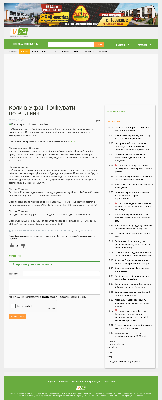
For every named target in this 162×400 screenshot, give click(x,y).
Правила (45, 297)
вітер (89, 231)
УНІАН (73, 141)
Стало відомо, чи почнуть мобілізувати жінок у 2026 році (130, 334)
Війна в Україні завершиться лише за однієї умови (134, 186)
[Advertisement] (81, 79)
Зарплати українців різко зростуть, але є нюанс (132, 269)
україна (36, 231)
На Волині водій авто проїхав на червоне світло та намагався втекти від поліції (133, 206)
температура (61, 231)
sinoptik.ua (124, 361)
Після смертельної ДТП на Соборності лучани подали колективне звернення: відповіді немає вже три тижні (131, 315)
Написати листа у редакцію (86, 381)
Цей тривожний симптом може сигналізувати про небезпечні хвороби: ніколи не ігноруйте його (132, 146)
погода (18, 231)
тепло (83, 231)
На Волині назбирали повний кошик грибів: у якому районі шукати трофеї (133, 168)
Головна (13, 51)
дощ (70, 231)
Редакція (51, 381)
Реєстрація (121, 45)
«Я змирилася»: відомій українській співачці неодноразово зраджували (133, 254)
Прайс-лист (109, 381)
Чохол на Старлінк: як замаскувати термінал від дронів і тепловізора (133, 261)
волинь (50, 231)
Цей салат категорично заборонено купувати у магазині (133, 129)
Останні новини (116, 111)
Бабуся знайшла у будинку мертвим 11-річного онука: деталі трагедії (133, 227)
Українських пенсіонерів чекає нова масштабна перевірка (133, 277)
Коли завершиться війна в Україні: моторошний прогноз (132, 293)
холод (76, 231)
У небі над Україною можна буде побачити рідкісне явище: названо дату (132, 217)
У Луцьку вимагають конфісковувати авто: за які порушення (133, 326)
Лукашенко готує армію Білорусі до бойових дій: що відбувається (133, 285)
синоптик (27, 231)
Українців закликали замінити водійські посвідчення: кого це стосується (130, 157)
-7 (17, 246)
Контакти (63, 381)
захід (43, 231)
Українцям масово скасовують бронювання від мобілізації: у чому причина (133, 303)
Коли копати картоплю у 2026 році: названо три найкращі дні (133, 137)
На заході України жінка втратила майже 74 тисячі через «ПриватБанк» (132, 195)
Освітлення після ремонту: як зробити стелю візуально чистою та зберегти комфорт (133, 244)
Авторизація (143, 45)
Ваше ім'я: (13, 273)
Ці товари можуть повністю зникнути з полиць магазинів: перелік (133, 178)
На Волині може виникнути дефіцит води (133, 235)
